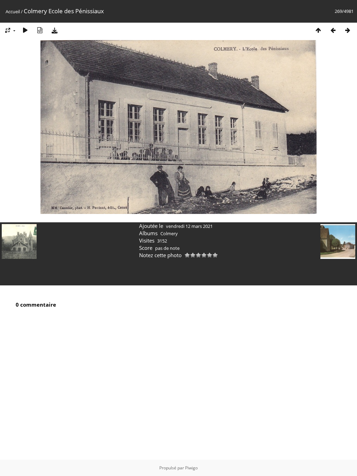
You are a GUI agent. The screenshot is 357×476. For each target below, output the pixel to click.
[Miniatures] (318, 30)
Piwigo (191, 468)
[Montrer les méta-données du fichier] (39, 30)
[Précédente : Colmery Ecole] (333, 30)
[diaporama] (25, 30)
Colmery (169, 233)
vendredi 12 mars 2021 (189, 226)
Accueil (13, 11)
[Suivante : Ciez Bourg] (347, 30)
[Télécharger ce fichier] (54, 30)
